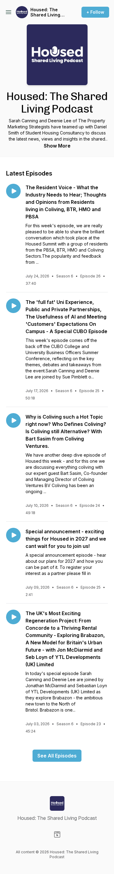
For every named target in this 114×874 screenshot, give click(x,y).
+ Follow (95, 12)
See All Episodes (57, 756)
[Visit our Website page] (57, 834)
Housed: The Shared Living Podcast (45, 12)
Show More (57, 146)
